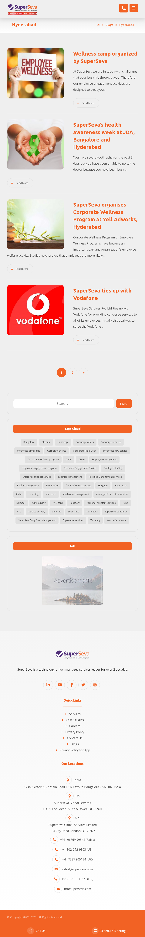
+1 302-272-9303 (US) (77, 849)
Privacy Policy (74, 732)
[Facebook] (71, 685)
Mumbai (20, 502)
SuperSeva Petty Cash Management (37, 520)
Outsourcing (39, 502)
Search (124, 403)
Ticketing (95, 520)
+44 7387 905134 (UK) (77, 859)
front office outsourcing (78, 485)
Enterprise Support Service (37, 476)
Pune (125, 502)
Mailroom (51, 494)
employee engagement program (39, 468)
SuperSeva (73, 511)
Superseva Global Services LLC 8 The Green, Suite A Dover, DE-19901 (72, 802)
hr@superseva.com (77, 889)
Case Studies (75, 720)
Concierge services (111, 442)
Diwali (82, 459)
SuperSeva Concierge (116, 511)
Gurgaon (103, 485)
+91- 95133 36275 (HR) (77, 879)
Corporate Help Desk (84, 450)
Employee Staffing (113, 468)
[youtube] (60, 685)
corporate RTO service (115, 450)
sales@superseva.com (77, 869)
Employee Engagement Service (80, 468)
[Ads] (72, 580)
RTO (19, 511)
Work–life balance (116, 520)
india (19, 494)
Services (56, 511)
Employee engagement (104, 459)
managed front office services (112, 494)
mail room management (76, 494)
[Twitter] (83, 685)
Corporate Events (56, 450)
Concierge (63, 442)
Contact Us (75, 738)
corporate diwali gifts (28, 450)
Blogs (75, 744)
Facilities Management (70, 476)
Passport (74, 502)
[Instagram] (95, 685)
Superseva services (73, 520)
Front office (52, 485)
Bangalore (29, 442)
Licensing (34, 494)
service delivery (37, 511)
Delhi (68, 459)
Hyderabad (121, 485)
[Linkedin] (48, 685)
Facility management (28, 485)
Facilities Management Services (105, 476)
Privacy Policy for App (75, 750)
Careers (74, 726)
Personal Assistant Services (101, 502)
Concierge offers (85, 442)
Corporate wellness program (43, 459)
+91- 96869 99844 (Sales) (77, 840)
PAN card (58, 502)
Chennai (46, 442)
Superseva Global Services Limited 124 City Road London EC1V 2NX (73, 824)
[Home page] (98, 25)
